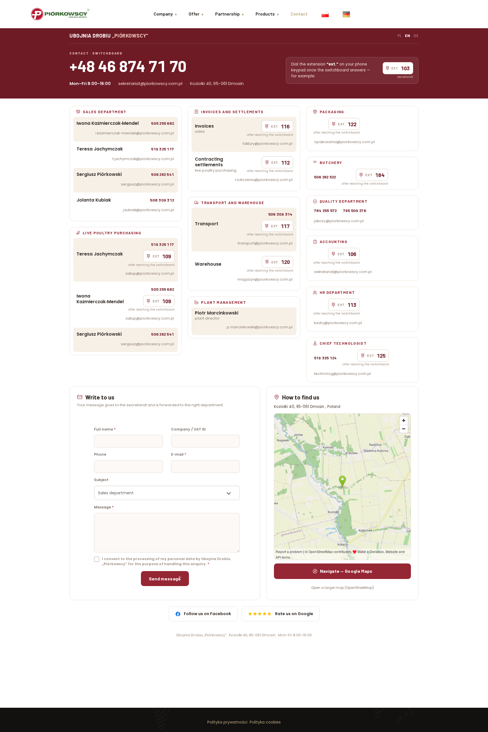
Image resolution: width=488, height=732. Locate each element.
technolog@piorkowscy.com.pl (342, 373)
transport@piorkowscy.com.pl (265, 243)
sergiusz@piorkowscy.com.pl (147, 184)
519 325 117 (162, 149)
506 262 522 (325, 176)
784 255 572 (325, 210)
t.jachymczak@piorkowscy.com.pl (143, 158)
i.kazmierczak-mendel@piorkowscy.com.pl (134, 133)
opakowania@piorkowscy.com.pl (344, 141)
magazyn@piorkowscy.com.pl (265, 279)
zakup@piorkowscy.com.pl (149, 273)
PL (400, 35)
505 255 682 (162, 123)
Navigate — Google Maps (346, 571)
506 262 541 (162, 174)
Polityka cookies (265, 722)
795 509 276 (354, 210)
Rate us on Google (280, 613)
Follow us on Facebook (207, 614)
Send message (165, 578)
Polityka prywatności (227, 722)
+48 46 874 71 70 (128, 65)
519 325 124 (325, 357)
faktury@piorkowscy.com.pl (268, 143)
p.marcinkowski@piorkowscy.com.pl (260, 327)
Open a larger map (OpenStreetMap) (342, 587)
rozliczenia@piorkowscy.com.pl (264, 179)
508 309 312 (162, 200)
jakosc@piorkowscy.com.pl (339, 220)
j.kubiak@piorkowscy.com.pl (148, 209)
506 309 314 (280, 214)
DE (416, 35)
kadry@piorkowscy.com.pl (338, 322)
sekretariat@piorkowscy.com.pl (150, 83)
